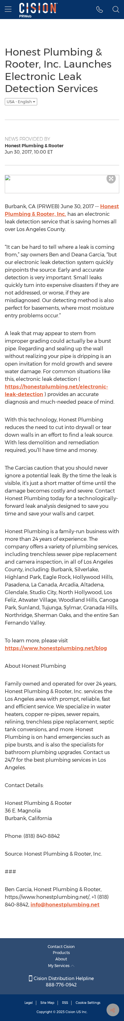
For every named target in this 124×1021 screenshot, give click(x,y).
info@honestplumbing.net (65, 905)
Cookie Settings (88, 1003)
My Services (59, 965)
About (61, 959)
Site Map (47, 1003)
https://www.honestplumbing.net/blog (56, 648)
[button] (100, 9)
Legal (28, 1003)
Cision (70, 1012)
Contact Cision (61, 946)
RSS (65, 1003)
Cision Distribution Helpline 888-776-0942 (63, 982)
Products (61, 952)
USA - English (20, 101)
